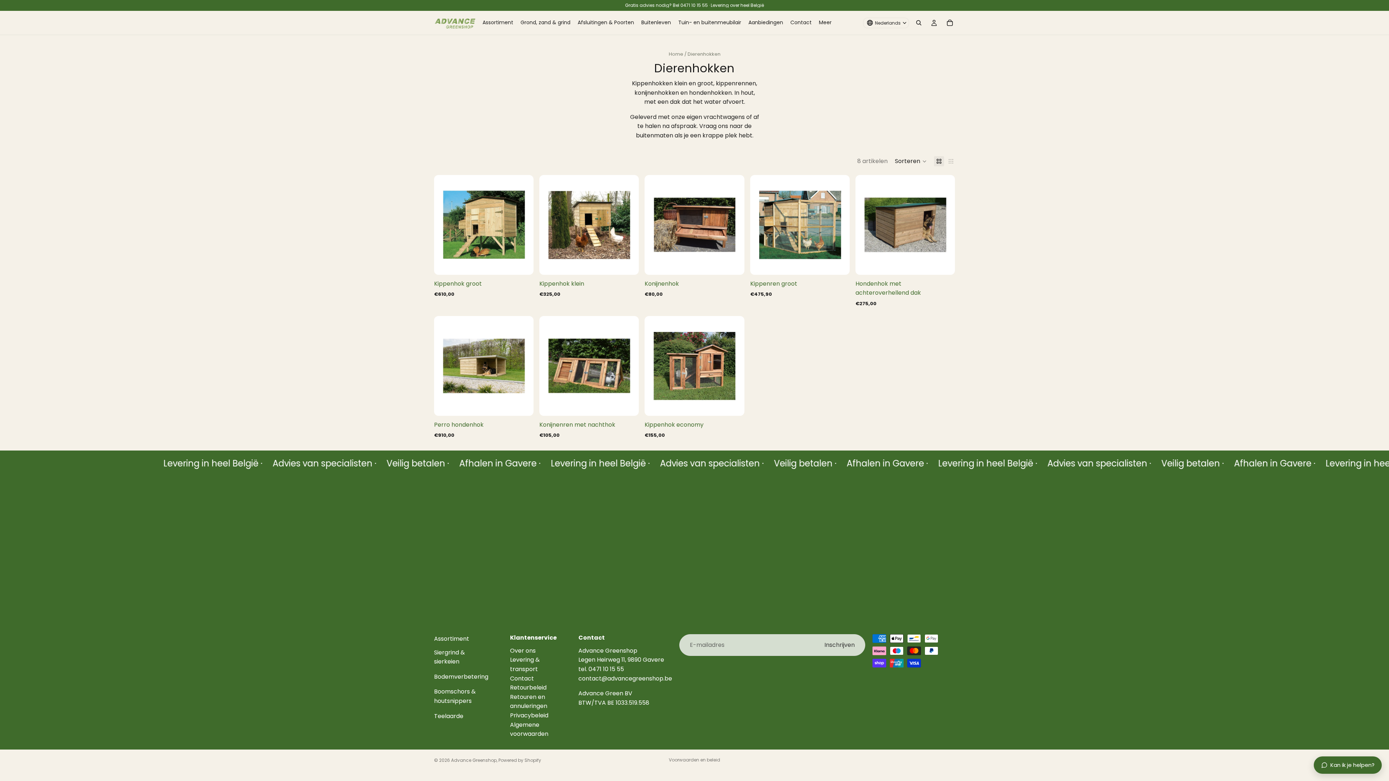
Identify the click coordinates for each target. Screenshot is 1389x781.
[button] (911, 161)
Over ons (523, 650)
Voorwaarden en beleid (694, 760)
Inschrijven (839, 645)
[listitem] (825, 23)
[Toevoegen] (522, 263)
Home (676, 54)
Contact (522, 678)
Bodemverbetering (461, 677)
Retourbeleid (528, 687)
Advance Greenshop (474, 760)
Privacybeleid (529, 715)
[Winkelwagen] (950, 23)
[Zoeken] (919, 23)
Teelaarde (448, 716)
